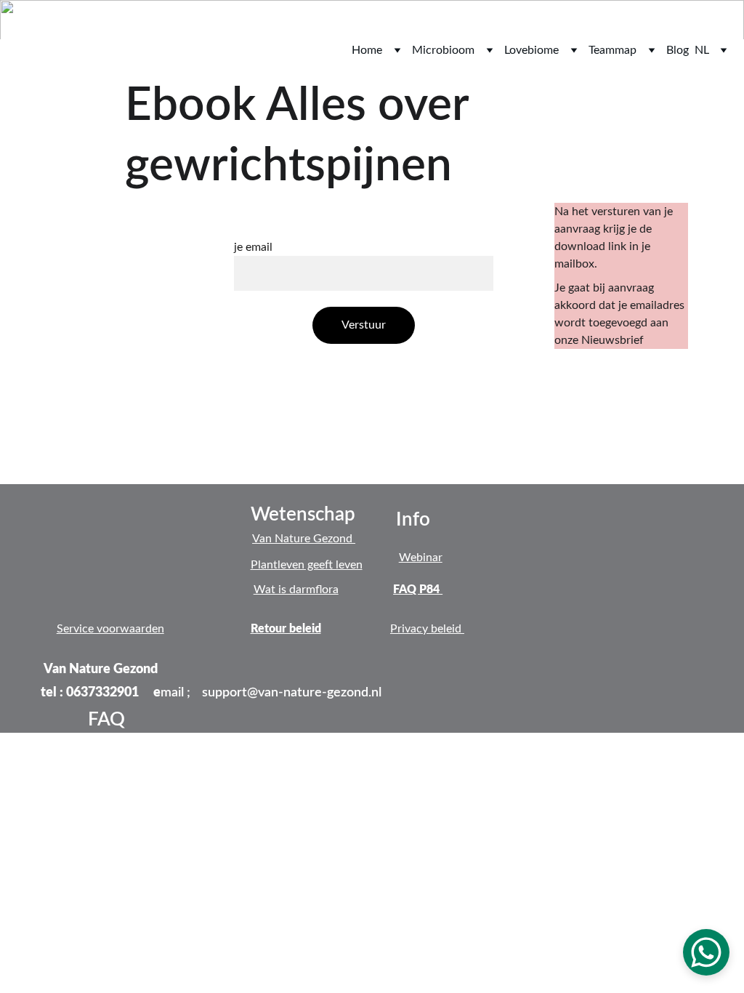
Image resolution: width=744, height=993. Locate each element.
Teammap (612, 50)
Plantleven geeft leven (307, 565)
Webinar (420, 557)
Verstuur (363, 325)
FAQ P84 (417, 589)
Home (367, 50)
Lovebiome (531, 50)
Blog (677, 50)
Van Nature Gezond (303, 538)
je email (253, 247)
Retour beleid (286, 629)
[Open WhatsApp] (706, 952)
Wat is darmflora (296, 589)
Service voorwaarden (110, 629)
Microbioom (443, 50)
